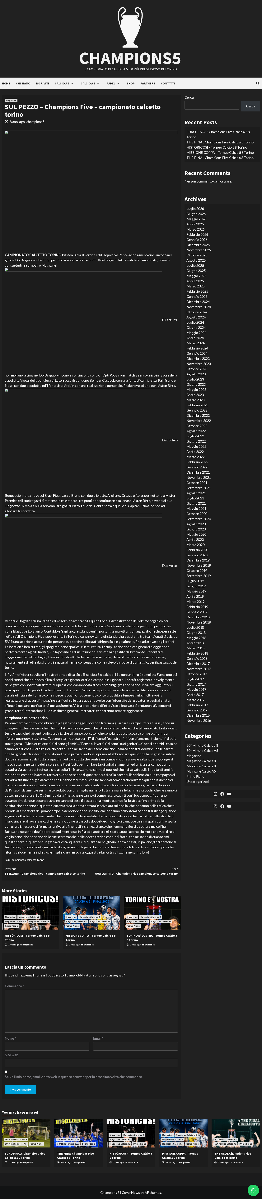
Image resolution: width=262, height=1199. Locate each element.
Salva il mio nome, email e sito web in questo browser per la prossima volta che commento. (74, 1077)
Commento (14, 986)
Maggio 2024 (196, 332)
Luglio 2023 (195, 379)
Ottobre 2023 (196, 369)
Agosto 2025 (196, 260)
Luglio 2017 (195, 679)
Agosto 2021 (196, 493)
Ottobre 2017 (196, 674)
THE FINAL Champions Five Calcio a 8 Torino (220, 158)
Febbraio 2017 (197, 705)
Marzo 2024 (195, 343)
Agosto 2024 (196, 317)
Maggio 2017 (196, 689)
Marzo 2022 (195, 456)
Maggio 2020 (196, 534)
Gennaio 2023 (196, 410)
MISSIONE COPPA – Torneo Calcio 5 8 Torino (220, 152)
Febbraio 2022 (197, 462)
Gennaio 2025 (196, 296)
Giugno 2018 (196, 632)
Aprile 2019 (195, 596)
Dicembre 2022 (198, 415)
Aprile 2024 (195, 338)
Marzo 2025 (195, 286)
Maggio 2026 (196, 219)
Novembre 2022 (198, 420)
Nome (10, 1038)
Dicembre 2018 (198, 617)
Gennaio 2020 (196, 555)
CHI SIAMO (23, 83)
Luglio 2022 (195, 436)
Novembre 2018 (198, 622)
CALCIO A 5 (62, 83)
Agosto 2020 (196, 524)
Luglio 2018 (195, 627)
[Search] (257, 83)
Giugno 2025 (196, 270)
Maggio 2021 (196, 508)
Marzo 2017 (195, 699)
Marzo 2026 (195, 229)
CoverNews (131, 1192)
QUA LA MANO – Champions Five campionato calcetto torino (136, 871)
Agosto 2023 (196, 374)
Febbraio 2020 (197, 550)
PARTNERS (147, 83)
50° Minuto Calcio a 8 (202, 745)
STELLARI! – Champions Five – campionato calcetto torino (45, 871)
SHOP (131, 83)
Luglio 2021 (195, 498)
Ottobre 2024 (196, 312)
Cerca (189, 97)
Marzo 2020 (195, 544)
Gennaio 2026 (196, 239)
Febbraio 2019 (197, 606)
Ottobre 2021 (196, 482)
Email (98, 1038)
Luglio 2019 (195, 581)
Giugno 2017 (196, 684)
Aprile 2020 (195, 539)
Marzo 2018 (195, 648)
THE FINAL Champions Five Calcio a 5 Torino (220, 142)
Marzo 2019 (195, 601)
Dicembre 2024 (198, 301)
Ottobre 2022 (196, 425)
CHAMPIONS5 (130, 58)
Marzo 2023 (195, 400)
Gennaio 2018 (196, 658)
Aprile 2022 (195, 451)
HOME (6, 83)
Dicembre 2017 (198, 663)
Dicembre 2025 (198, 244)
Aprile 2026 (195, 224)
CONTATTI (168, 83)
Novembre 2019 (198, 565)
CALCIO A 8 (88, 83)
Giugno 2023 (196, 384)
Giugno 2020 (196, 529)
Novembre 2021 (198, 477)
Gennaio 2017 (196, 710)
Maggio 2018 (196, 637)
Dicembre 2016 (198, 715)
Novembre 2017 (198, 668)
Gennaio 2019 (196, 612)
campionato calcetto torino (28, 859)
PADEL (111, 83)
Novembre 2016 (198, 720)
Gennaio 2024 (196, 353)
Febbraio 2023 (197, 405)
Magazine (11, 100)
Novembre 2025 (198, 250)
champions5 (35, 121)
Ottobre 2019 (196, 570)
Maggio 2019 (196, 591)
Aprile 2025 (195, 281)
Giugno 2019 (196, 586)
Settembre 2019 (198, 575)
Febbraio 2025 (197, 291)
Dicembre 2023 (198, 358)
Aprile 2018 (195, 643)
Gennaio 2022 (196, 467)
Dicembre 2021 (198, 472)
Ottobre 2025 (196, 255)
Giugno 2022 (196, 441)
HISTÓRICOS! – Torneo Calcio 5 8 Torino (216, 147)
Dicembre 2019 (198, 560)
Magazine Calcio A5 (39, 921)
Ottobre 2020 (196, 513)
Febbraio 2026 (197, 234)
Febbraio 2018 (197, 653)
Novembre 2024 (198, 306)
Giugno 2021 (196, 503)
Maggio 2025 (196, 275)
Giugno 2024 (196, 327)
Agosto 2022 (196, 431)
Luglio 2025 (195, 265)
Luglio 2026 (195, 208)
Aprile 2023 (195, 394)
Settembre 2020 (198, 518)
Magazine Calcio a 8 (29, 917)
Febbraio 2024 (197, 348)
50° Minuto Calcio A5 (202, 750)
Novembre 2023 (198, 363)
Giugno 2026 (196, 213)
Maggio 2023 (196, 389)
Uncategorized (197, 781)
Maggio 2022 (196, 446)
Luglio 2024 (195, 322)
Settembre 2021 (198, 487)
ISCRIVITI (42, 83)
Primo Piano (11, 925)
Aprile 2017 (195, 694)
